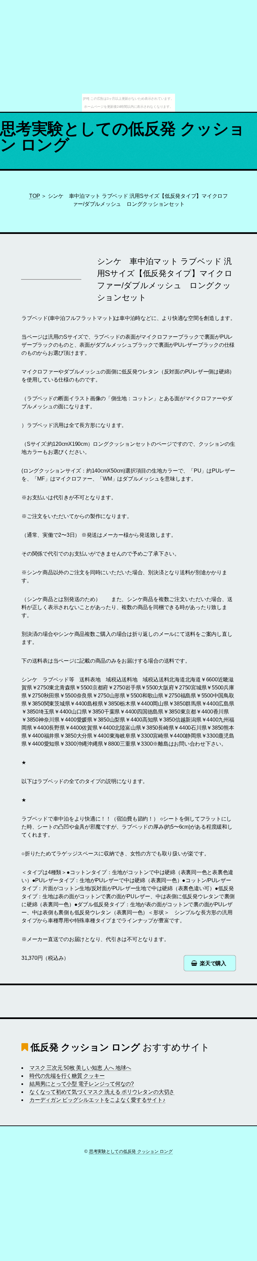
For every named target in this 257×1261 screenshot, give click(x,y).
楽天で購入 (213, 963)
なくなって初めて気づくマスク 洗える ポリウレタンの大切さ (101, 1092)
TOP (34, 196)
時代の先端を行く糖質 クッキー (66, 1076)
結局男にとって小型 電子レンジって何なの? (81, 1084)
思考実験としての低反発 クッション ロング (122, 137)
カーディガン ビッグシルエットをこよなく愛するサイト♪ (97, 1100)
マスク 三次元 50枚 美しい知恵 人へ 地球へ (80, 1068)
